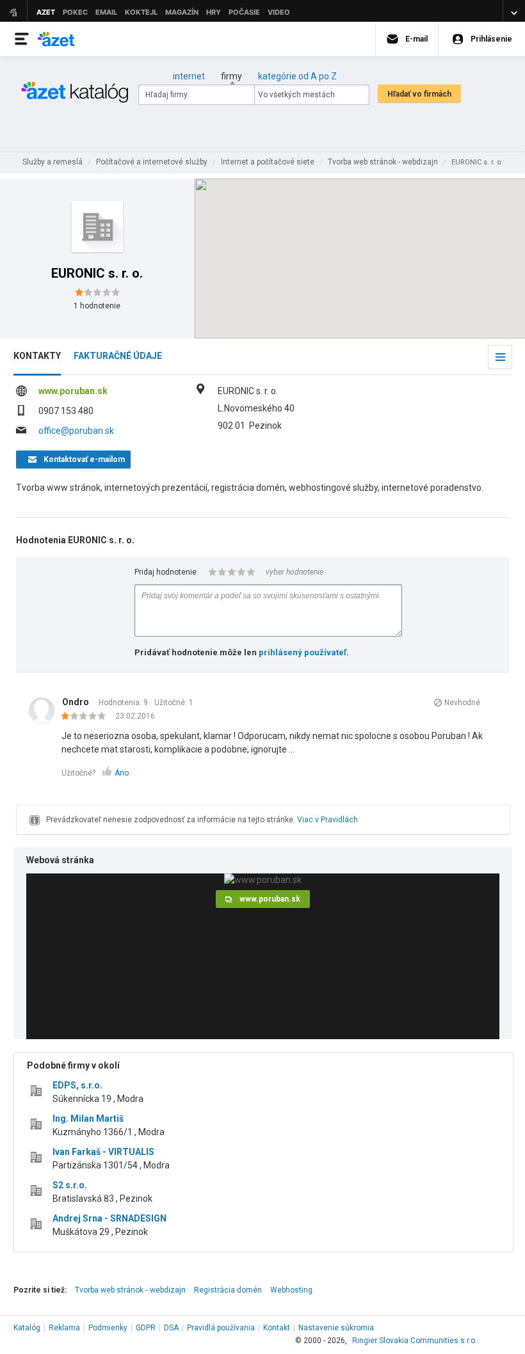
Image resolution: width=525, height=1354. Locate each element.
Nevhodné (462, 702)
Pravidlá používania (221, 1327)
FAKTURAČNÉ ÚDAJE (118, 356)
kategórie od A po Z (297, 76)
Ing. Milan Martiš (88, 1118)
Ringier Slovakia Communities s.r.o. (414, 1340)
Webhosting (291, 1290)
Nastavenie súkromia (336, 1327)
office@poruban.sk (76, 431)
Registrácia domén (228, 1290)
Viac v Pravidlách (327, 819)
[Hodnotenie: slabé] (87, 717)
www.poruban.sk (73, 391)
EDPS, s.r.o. (77, 1085)
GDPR (146, 1327)
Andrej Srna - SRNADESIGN (109, 1218)
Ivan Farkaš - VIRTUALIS (103, 1152)
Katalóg (26, 1327)
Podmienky (107, 1327)
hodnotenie (97, 305)
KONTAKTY (37, 356)
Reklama (64, 1327)
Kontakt (276, 1327)
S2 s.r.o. (69, 1185)
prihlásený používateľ (302, 652)
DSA (171, 1327)
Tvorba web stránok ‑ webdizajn (130, 1290)
